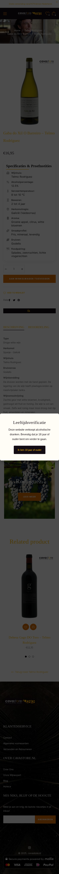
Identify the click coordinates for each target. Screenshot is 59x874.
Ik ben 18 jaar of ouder (29, 449)
